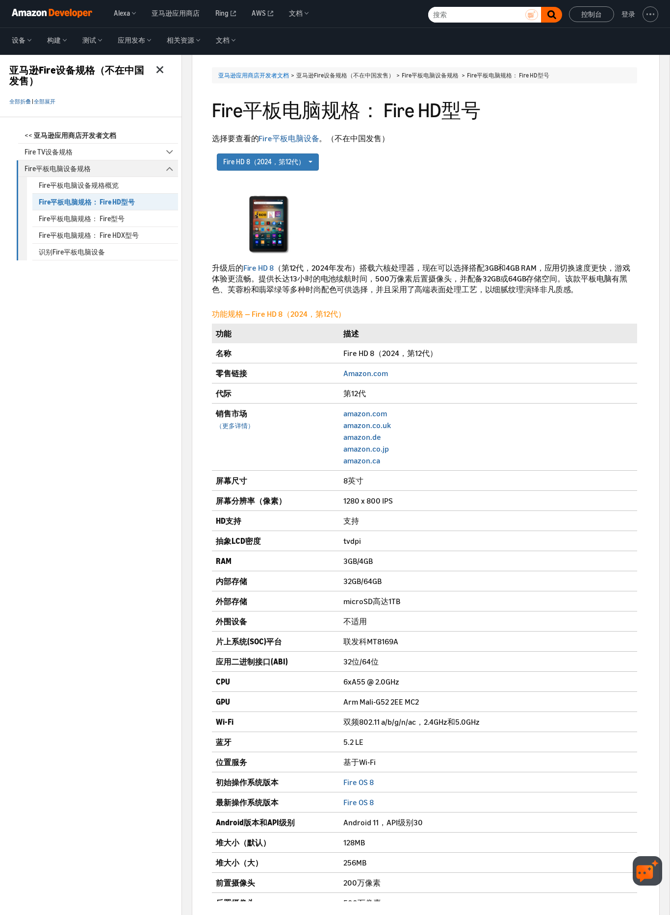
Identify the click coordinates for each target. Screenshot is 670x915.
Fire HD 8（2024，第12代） (265, 161)
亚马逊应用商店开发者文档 (253, 75)
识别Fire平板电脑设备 (72, 252)
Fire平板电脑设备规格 (58, 168)
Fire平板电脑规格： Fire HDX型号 (89, 235)
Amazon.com (365, 373)
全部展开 (44, 101)
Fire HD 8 (258, 268)
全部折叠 (20, 101)
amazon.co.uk (367, 425)
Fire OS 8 (358, 782)
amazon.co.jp (366, 449)
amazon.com (365, 413)
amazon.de (362, 437)
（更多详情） (235, 426)
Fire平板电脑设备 (288, 138)
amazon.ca (361, 460)
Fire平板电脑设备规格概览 (79, 185)
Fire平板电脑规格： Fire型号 (82, 218)
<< (70, 135)
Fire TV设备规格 (49, 152)
